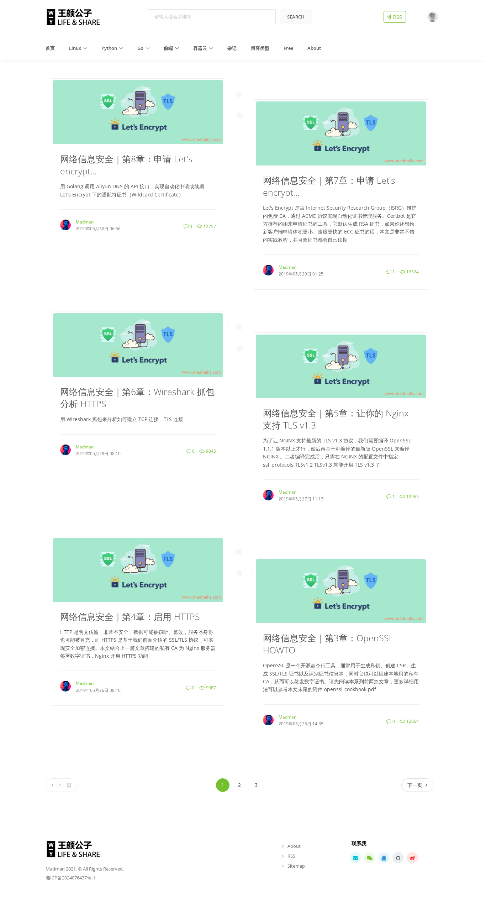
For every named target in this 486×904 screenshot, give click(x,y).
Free (288, 48)
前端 (168, 48)
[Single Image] (138, 111)
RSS (398, 16)
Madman (85, 222)
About (314, 48)
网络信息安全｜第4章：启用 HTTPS (130, 616)
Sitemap (296, 866)
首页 (50, 48)
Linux (75, 48)
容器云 (200, 48)
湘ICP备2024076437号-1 (70, 877)
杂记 (232, 48)
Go (140, 48)
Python (109, 48)
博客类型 (260, 48)
